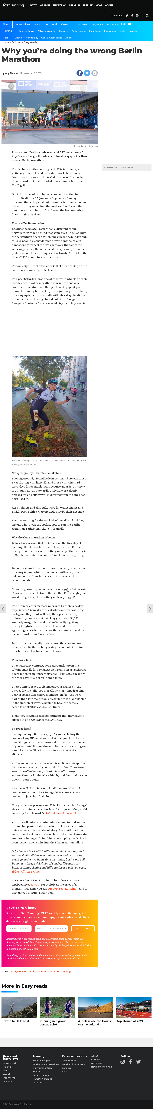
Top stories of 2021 (129, 1021)
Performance (78, 31)
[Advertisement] (50, 331)
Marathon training (42, 1079)
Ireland (36, 24)
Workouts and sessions (45, 1064)
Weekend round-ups (73, 1064)
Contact (95, 1059)
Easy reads (97, 24)
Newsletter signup (101, 1067)
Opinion (45, 5)
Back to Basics (27, 31)
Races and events (74, 1056)
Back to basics (40, 1075)
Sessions (63, 31)
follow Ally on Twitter (25, 871)
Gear (99, 5)
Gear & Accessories (51, 37)
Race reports (69, 1061)
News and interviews (10, 1057)
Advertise (96, 1063)
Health (122, 31)
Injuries (133, 31)
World (55, 24)
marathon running (59, 971)
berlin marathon (38, 971)
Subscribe (117, 15)
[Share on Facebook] (79, 73)
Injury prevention (42, 1068)
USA (46, 24)
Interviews (59, 5)
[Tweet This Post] (87, 73)
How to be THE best (15, 1021)
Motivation (110, 31)
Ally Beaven (12, 73)
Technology (31, 37)
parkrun (66, 1068)
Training (88, 5)
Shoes (18, 37)
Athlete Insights (46, 31)
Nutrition (37, 1083)
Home (5, 42)
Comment (82, 24)
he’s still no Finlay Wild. (61, 813)
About (109, 5)
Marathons (95, 31)
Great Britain (23, 24)
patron (34, 884)
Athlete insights (41, 1061)
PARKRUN (74, 5)
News (33, 5)
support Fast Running (62, 888)
